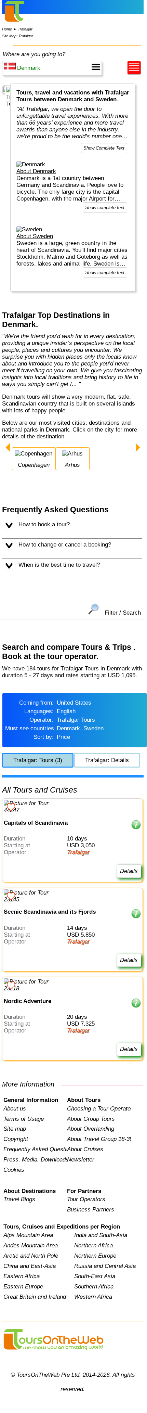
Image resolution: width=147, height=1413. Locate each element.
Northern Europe (95, 1256)
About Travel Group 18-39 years (99, 1139)
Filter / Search (123, 612)
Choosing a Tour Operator (99, 1108)
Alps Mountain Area (28, 1235)
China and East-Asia (29, 1266)
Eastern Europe (23, 1286)
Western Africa (93, 1297)
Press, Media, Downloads (35, 1159)
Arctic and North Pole (30, 1256)
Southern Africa (93, 1286)
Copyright (15, 1139)
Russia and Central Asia (105, 1266)
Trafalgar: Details (107, 760)
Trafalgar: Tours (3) (37, 760)
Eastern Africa (21, 1276)
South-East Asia (94, 1276)
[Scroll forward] (138, 448)
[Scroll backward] (7, 448)
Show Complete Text (103, 148)
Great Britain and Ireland (34, 1297)
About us (14, 1108)
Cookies (13, 1170)
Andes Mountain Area (30, 1245)
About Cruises (85, 1149)
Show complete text (104, 207)
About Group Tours (91, 1119)
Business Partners (90, 1209)
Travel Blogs (19, 1199)
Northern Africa (93, 1245)
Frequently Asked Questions (35, 1149)
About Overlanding (90, 1129)
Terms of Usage (23, 1119)
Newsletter (80, 1159)
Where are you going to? (34, 54)
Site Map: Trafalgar (17, 36)
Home (7, 29)
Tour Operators (86, 1199)
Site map (14, 1129)
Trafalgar (25, 29)
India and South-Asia (100, 1235)
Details (129, 871)
